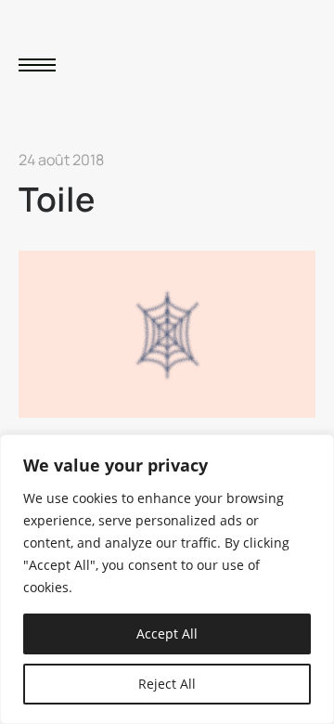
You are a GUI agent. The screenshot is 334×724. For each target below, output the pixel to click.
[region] (167, 579)
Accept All (167, 633)
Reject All (167, 683)
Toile (57, 199)
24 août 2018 (61, 159)
